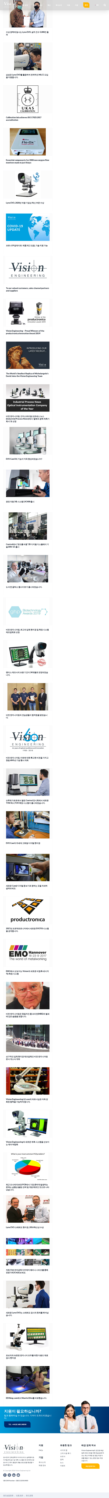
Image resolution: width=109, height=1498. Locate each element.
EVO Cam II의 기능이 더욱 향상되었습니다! (24, 459)
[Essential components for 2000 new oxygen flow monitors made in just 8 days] (27, 141)
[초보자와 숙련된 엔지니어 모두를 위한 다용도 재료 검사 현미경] (27, 1337)
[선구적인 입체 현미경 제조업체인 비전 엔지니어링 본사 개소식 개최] (27, 1038)
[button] (105, 5)
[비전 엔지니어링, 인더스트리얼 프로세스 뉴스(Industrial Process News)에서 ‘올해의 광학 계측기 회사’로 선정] (27, 398)
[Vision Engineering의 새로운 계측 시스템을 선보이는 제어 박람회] (27, 1123)
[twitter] (9, 1475)
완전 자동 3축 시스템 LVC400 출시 (20, 501)
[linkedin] (14, 1475)
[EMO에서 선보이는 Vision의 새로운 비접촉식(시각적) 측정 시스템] (27, 953)
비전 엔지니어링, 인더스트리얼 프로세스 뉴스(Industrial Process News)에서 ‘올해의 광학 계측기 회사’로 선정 (27, 418)
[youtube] (18, 1475)
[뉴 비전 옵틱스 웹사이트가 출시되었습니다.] (27, 568)
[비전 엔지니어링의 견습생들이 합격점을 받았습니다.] (27, 696)
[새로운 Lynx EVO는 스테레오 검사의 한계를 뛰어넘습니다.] (27, 1294)
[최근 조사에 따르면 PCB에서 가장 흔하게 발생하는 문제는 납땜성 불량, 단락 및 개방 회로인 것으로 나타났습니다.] (27, 1166)
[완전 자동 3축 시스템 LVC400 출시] (27, 483)
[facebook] (5, 1475)
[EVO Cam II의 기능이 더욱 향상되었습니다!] (27, 440)
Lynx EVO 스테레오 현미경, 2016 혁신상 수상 (25, 1227)
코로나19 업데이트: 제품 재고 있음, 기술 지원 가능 (27, 245)
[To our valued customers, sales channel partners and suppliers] (27, 270)
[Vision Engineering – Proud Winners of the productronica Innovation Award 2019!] (27, 312)
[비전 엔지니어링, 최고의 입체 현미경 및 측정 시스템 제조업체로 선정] (27, 611)
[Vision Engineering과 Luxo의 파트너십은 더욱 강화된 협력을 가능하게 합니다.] (27, 1081)
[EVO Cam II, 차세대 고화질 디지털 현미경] (27, 824)
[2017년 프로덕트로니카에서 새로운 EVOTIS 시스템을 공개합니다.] (27, 910)
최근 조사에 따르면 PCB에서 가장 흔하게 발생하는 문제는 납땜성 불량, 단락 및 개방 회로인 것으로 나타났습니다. (27, 1187)
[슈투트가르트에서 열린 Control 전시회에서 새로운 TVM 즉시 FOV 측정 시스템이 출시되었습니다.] (27, 782)
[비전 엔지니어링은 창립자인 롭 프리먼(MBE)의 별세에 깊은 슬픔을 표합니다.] (27, 995)
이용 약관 (19, 1495)
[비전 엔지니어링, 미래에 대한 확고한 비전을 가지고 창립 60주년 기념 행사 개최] (27, 739)
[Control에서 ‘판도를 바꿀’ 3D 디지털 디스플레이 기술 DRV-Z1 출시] (27, 526)
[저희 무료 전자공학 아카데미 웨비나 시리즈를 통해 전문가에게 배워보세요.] (27, 1251)
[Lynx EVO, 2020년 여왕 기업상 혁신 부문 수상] (27, 184)
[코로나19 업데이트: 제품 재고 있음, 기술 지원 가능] (27, 227)
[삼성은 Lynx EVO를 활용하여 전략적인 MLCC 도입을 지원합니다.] (27, 56)
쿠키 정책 (29, 1495)
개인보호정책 (8, 1495)
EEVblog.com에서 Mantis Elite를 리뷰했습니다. (26, 1398)
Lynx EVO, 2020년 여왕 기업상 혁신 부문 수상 (25, 203)
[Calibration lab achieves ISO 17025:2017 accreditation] (27, 99)
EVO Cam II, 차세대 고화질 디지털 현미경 (23, 843)
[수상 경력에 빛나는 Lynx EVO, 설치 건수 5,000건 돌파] (27, 13)
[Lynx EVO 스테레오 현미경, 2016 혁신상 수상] (27, 1209)
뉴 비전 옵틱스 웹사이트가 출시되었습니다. (24, 587)
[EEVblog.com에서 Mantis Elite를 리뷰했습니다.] (27, 1379)
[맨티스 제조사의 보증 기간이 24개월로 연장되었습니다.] (27, 654)
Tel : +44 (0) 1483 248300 (17, 1424)
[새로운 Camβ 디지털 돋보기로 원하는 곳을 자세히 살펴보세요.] (27, 867)
